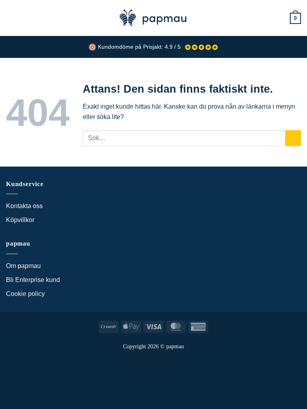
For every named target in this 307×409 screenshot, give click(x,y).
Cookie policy (25, 293)
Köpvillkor (20, 219)
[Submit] (293, 138)
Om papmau (23, 265)
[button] (11, 18)
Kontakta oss (24, 206)
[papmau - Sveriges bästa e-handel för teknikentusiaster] (153, 18)
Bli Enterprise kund (33, 279)
